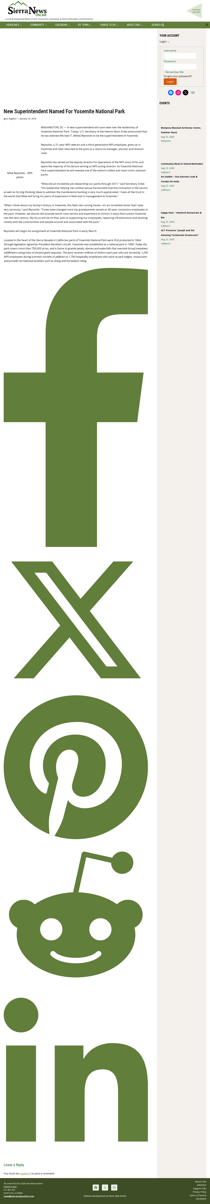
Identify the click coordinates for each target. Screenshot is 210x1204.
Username (170, 50)
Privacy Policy (199, 1191)
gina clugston (10, 118)
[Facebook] (96, 1188)
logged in (25, 1173)
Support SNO (199, 1188)
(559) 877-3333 (10, 1186)
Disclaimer (201, 1198)
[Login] (206, 25)
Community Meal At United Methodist (182, 163)
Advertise (201, 1184)
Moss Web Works (117, 1195)
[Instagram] (114, 1188)
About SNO (200, 1181)
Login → (165, 41)
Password (170, 61)
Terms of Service (197, 1195)
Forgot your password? (178, 76)
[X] (105, 1188)
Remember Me (175, 72)
